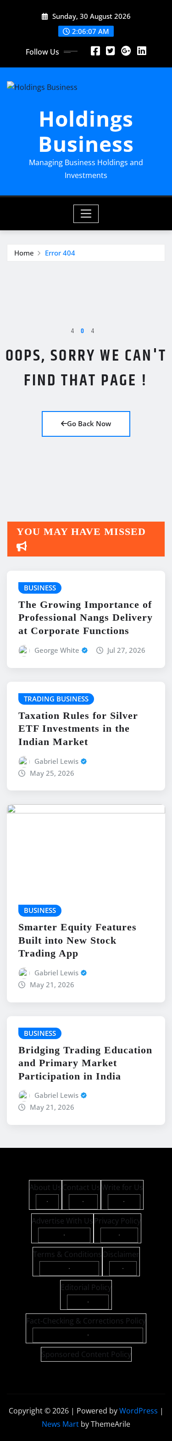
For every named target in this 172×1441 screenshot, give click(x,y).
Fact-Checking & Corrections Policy (86, 1321)
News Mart (60, 1424)
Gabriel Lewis (56, 761)
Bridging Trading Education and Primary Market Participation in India (85, 1063)
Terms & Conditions (67, 1254)
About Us (45, 1187)
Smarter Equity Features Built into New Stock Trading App (77, 940)
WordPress (138, 1411)
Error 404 (60, 252)
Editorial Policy (86, 1287)
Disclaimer (121, 1254)
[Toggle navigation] (86, 214)
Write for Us (122, 1187)
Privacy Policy (117, 1221)
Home (24, 252)
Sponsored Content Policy (86, 1354)
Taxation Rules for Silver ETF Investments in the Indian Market (78, 728)
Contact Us (81, 1187)
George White (56, 650)
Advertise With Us (62, 1221)
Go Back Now (89, 423)
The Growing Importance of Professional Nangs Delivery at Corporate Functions (85, 617)
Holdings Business (86, 131)
